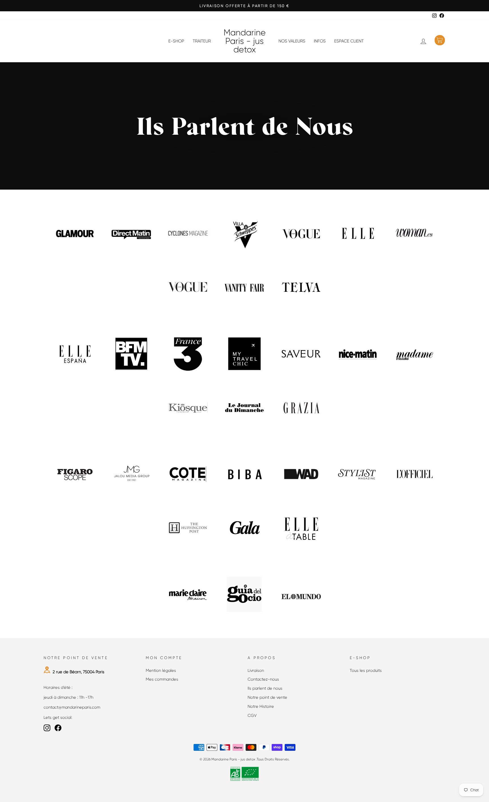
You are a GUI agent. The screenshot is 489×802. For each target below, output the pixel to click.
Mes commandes (162, 679)
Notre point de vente (267, 697)
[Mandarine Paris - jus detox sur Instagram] (47, 727)
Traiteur (202, 41)
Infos (320, 41)
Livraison (256, 670)
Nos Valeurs (291, 41)
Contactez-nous (263, 679)
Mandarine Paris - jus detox (245, 41)
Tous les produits (366, 670)
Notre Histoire (261, 706)
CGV (252, 715)
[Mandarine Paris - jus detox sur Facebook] (58, 727)
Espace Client (349, 41)
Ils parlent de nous (265, 688)
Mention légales (161, 670)
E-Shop (176, 41)
